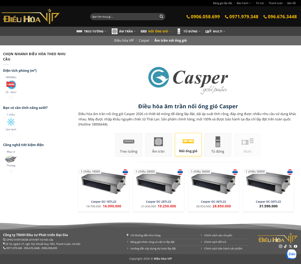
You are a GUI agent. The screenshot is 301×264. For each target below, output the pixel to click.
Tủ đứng (190, 31)
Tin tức (260, 3)
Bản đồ (291, 3)
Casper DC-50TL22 (268, 201)
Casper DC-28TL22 (158, 201)
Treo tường (94, 31)
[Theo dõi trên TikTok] (285, 246)
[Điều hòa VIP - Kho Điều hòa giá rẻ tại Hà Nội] (42, 16)
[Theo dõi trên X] (290, 246)
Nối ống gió (158, 31)
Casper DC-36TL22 (213, 201)
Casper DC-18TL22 (103, 201)
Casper (144, 40)
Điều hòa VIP (124, 40)
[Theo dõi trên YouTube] (295, 246)
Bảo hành (242, 3)
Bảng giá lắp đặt (222, 3)
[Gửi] (161, 16)
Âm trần (126, 31)
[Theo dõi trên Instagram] (280, 246)
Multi (217, 31)
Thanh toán (276, 3)
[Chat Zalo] (291, 254)
